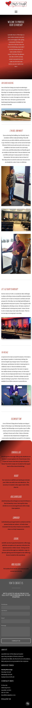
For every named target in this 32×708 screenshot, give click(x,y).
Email (3, 618)
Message (3, 625)
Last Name (4, 610)
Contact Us (16, 641)
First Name (4, 604)
